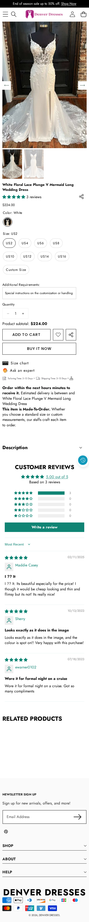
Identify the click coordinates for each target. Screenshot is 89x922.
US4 (25, 243)
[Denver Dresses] (44, 14)
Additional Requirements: (21, 284)
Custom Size (16, 269)
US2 (9, 243)
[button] (83, 471)
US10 (10, 256)
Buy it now (39, 348)
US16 (62, 256)
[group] (12, 164)
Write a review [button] (44, 527)
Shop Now (68, 3)
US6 (40, 243)
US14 (45, 256)
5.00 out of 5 (57, 477)
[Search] (13, 14)
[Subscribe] (77, 816)
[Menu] (5, 14)
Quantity (8, 304)
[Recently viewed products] (83, 460)
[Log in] (72, 14)
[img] (16, 557)
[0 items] (83, 14)
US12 (27, 256)
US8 (56, 243)
